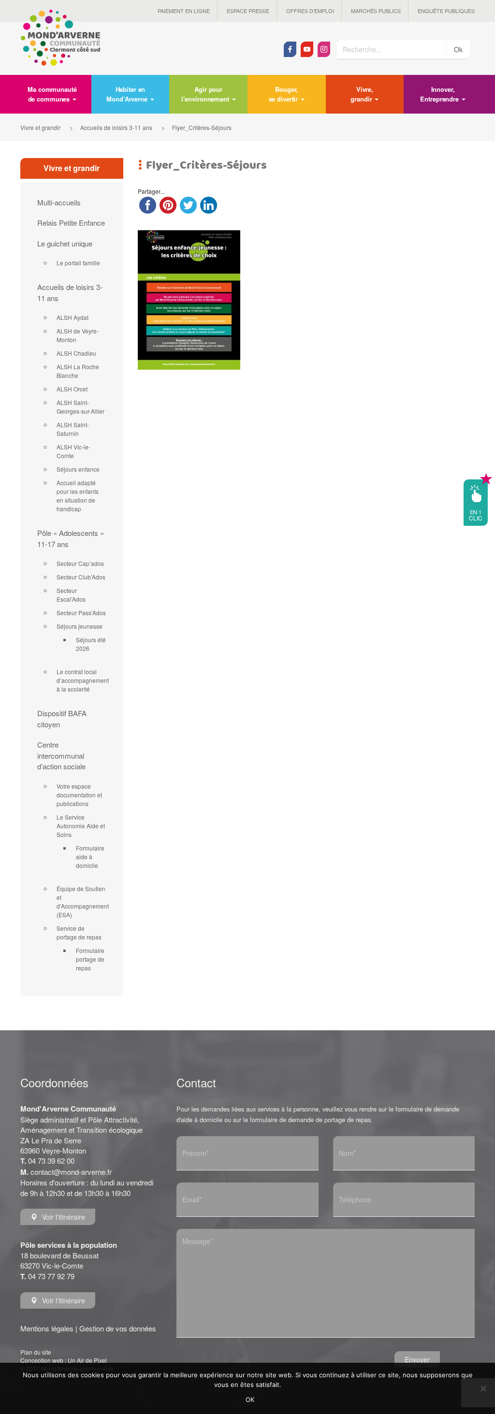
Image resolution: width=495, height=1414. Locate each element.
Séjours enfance (78, 469)
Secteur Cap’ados (80, 563)
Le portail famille (78, 263)
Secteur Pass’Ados (81, 612)
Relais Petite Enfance (71, 222)
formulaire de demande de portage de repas (310, 1119)
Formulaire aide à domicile (90, 856)
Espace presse (248, 10)
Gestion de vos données (117, 1328)
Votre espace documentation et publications (79, 795)
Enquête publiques (446, 10)
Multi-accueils (59, 202)
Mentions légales (46, 1328)
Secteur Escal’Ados (71, 594)
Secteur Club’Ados (81, 577)
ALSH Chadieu (76, 353)
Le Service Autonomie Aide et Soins (81, 825)
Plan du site (35, 1352)
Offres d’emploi (310, 10)
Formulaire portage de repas (90, 959)
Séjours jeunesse (79, 626)
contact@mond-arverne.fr (71, 1172)
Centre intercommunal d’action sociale (61, 755)
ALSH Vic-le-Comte (73, 451)
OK (250, 1399)
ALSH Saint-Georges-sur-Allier (80, 406)
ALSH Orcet (72, 389)
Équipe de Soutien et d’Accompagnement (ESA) (83, 901)
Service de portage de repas (79, 932)
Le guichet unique (64, 243)
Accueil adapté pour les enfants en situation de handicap (78, 495)
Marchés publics (376, 10)
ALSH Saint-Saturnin (73, 428)
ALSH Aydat (72, 317)
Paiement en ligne (184, 10)
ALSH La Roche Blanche (78, 370)
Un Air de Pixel (87, 1360)
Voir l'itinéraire (63, 1217)
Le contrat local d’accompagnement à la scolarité (83, 680)
